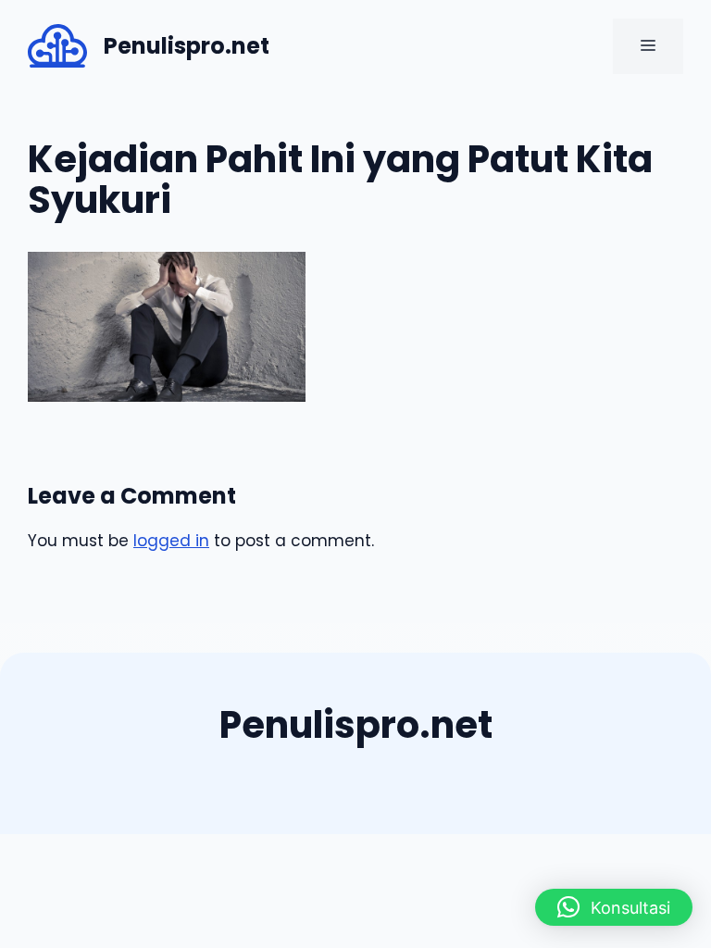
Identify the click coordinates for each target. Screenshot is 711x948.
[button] (613, 907)
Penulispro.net (186, 46)
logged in (171, 541)
